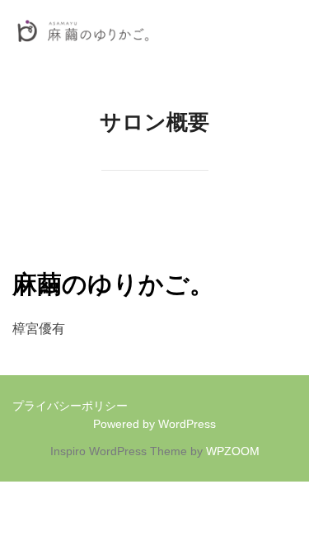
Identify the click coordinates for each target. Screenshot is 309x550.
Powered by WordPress (154, 423)
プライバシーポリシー (70, 405)
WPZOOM (233, 451)
